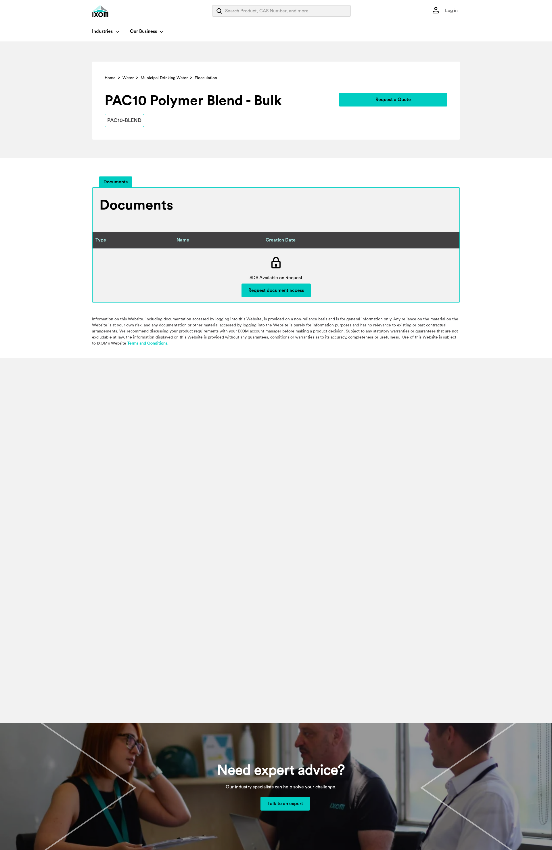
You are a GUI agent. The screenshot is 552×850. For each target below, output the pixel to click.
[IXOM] (112, 11)
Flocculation (206, 78)
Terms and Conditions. (147, 343)
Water (128, 78)
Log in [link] (451, 10)
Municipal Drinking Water (164, 78)
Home (110, 78)
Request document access (276, 290)
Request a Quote (393, 99)
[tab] (115, 182)
